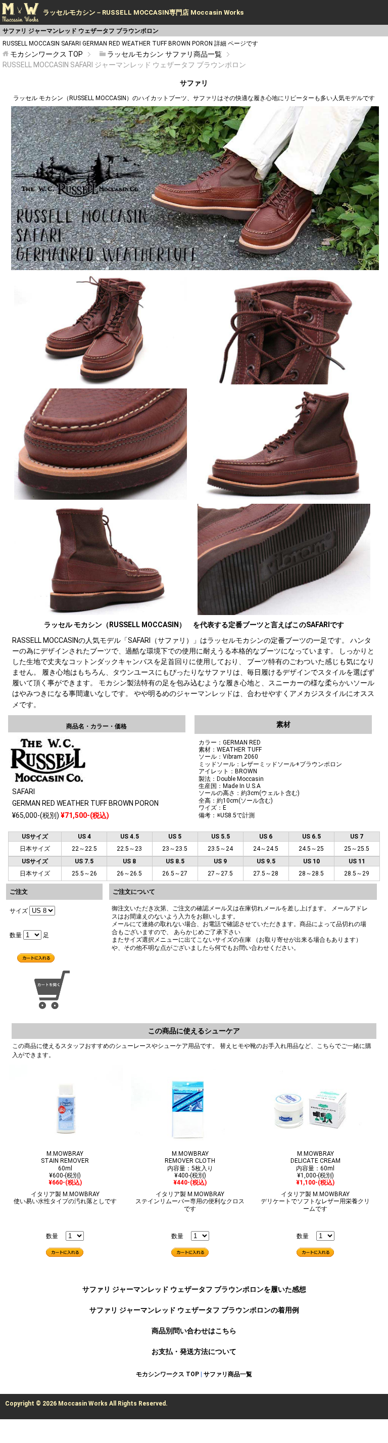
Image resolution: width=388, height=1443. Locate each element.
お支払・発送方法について (194, 1351)
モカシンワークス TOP (167, 1374)
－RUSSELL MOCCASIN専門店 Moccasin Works (143, 12)
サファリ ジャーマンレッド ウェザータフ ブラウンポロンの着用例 (194, 1310)
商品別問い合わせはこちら (194, 1331)
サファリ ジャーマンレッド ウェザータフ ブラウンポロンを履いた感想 (194, 1289)
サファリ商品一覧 (228, 1374)
